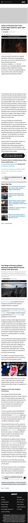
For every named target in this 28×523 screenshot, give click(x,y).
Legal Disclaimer (21, 507)
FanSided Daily (5, 502)
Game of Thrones (8, 223)
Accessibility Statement (7, 509)
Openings (19, 497)
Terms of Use (20, 504)
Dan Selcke (5, 31)
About (2, 497)
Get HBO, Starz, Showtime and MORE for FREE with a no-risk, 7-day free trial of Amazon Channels (13, 171)
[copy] (9, 34)
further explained (12, 443)
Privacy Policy (4, 504)
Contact (3, 499)
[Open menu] (2, 2)
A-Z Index (19, 509)
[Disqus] (14, 242)
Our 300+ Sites (20, 499)
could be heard (16, 415)
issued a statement (13, 430)
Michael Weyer (6, 278)
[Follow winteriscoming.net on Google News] (25, 178)
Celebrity (7, 488)
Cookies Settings (5, 511)
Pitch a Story (20, 502)
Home (2, 223)
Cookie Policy (4, 507)
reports (14, 64)
